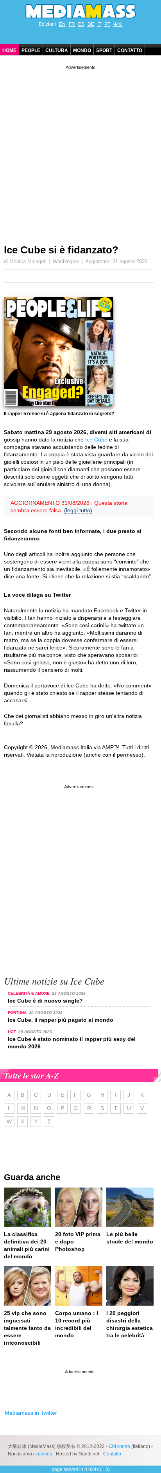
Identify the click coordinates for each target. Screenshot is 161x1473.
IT (99, 24)
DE (91, 24)
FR (72, 24)
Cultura (56, 50)
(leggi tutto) (78, 510)
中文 (118, 24)
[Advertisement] (80, 151)
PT (107, 24)
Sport (104, 50)
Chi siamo (119, 1446)
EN (62, 24)
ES (81, 24)
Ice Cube (96, 439)
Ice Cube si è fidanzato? (61, 250)
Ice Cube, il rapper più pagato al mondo (60, 1020)
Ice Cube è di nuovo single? (45, 1001)
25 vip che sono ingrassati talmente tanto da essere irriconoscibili (27, 1328)
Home (9, 50)
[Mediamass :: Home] (80, 11)
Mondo (82, 50)
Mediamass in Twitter (31, 1413)
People (30, 50)
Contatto (129, 50)
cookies (44, 1454)
